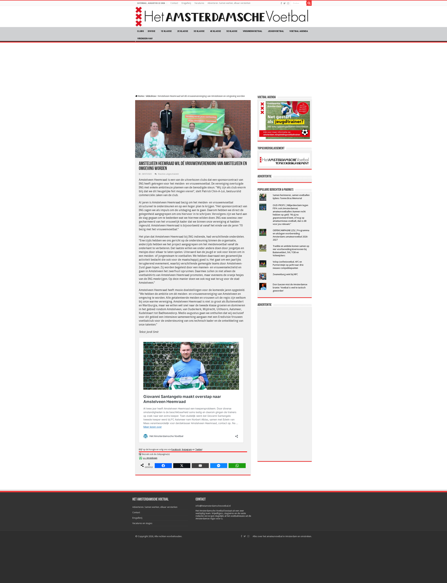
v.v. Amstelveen (150, 458)
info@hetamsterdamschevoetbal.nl (213, 505)
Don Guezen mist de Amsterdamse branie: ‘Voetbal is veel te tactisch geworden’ (290, 287)
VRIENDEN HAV (145, 38)
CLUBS (140, 31)
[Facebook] (281, 3)
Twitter (198, 449)
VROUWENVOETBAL (252, 31)
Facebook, (176, 449)
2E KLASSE (182, 31)
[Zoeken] (309, 3)
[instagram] (288, 3)
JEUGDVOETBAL (276, 31)
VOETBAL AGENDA (299, 31)
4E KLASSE (215, 31)
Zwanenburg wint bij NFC (285, 274)
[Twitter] (284, 3)
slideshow (151, 96)
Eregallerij (186, 3)
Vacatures (199, 3)
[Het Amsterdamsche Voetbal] (223, 16)
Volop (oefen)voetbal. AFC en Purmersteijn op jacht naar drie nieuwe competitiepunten (288, 264)
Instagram (187, 449)
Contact (174, 3)
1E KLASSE (166, 31)
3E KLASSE (199, 31)
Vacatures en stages (142, 523)
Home (140, 96)
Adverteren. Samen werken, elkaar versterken (229, 3)
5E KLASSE (231, 31)
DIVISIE (151, 31)
